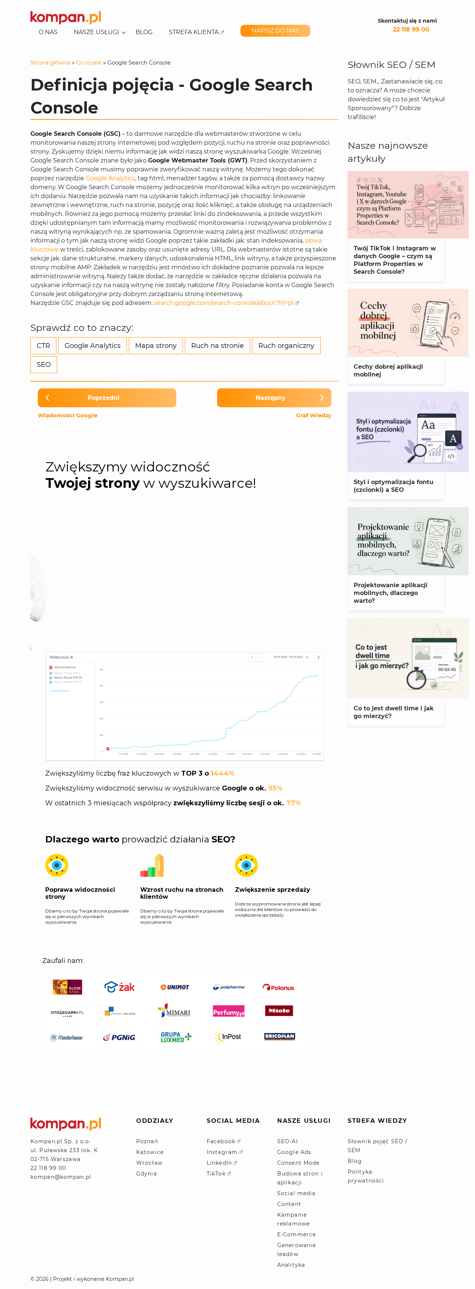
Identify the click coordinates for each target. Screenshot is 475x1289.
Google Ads (294, 1152)
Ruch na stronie (217, 346)
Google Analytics (110, 178)
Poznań (147, 1141)
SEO (44, 365)
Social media (296, 1193)
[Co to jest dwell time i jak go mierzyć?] (408, 658)
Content (289, 1204)
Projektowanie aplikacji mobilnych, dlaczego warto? (391, 593)
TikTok (216, 1173)
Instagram (222, 1152)
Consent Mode (298, 1163)
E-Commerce (296, 1234)
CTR (43, 346)
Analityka (291, 1265)
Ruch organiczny (286, 346)
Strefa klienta (194, 32)
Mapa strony (156, 346)
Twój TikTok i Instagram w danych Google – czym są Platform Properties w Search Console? (395, 260)
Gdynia (146, 1173)
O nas (48, 32)
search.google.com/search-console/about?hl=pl (224, 302)
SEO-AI (287, 1141)
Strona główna (50, 62)
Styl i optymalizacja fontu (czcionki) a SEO (393, 486)
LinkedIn (219, 1163)
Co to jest (89, 62)
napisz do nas (275, 30)
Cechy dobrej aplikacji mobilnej (388, 370)
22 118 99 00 (411, 29)
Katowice (150, 1152)
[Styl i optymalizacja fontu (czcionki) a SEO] (408, 432)
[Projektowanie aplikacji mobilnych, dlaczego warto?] (408, 541)
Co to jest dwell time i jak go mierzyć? (394, 712)
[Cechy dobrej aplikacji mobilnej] (408, 323)
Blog (144, 32)
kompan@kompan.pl (60, 1177)
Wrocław (149, 1163)
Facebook (221, 1141)
